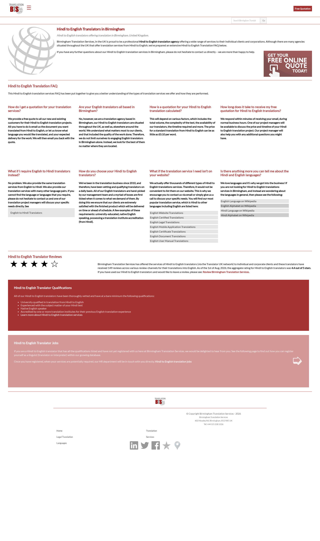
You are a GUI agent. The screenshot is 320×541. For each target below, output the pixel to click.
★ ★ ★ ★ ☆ (34, 263)
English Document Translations (168, 236)
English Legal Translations (165, 222)
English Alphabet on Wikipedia (238, 205)
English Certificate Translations (168, 231)
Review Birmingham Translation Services (226, 271)
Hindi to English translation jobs (173, 361)
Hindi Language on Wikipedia (237, 210)
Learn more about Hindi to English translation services (51, 314)
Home (59, 430)
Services (150, 437)
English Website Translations (166, 212)
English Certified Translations (167, 217)
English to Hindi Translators (26, 212)
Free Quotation (303, 8)
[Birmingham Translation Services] (160, 406)
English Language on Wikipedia (238, 201)
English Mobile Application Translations (173, 226)
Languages (61, 443)
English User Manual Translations (169, 240)
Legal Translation (64, 437)
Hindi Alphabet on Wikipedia (237, 215)
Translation (151, 430)
